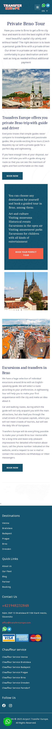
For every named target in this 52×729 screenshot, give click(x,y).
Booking (6, 586)
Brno (4, 543)
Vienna (5, 522)
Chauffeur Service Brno (14, 677)
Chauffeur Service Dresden (15, 682)
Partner (6, 581)
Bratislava (7, 528)
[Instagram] (10, 705)
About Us (7, 566)
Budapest (7, 533)
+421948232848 (15, 606)
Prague (5, 538)
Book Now (12, 176)
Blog (4, 576)
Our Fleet (7, 571)
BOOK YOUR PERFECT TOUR (26, 253)
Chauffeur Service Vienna (15, 656)
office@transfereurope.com (16, 622)
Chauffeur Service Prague (15, 672)
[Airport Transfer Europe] (13, 7)
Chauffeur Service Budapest (16, 667)
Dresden (6, 548)
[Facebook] (4, 705)
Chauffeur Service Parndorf (16, 687)
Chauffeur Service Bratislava (16, 662)
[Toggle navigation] (37, 7)
